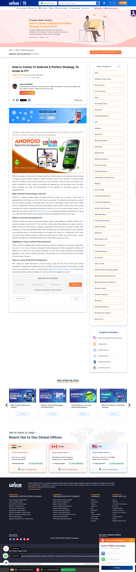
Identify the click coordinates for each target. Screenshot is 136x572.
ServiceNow (99, 257)
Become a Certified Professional (104, 52)
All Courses (112, 3)
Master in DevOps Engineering (61, 501)
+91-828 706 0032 (18, 463)
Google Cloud (99, 153)
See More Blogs (27, 93)
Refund (114, 518)
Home (11, 50)
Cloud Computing (100, 165)
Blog (17, 50)
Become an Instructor (118, 510)
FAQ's (92, 512)
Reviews (93, 504)
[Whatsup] (5, 556)
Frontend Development (102, 202)
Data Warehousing (101, 251)
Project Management (102, 116)
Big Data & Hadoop (101, 140)
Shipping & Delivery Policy (119, 520)
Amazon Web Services (102, 208)
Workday (98, 183)
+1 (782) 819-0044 (58, 463)
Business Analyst (100, 288)
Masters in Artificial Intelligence (61, 508)
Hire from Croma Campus (119, 512)
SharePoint (98, 134)
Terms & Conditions (96, 514)
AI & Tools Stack (100, 91)
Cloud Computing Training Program (18, 499)
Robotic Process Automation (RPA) (106, 270)
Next (76, 298)
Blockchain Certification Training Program (19, 514)
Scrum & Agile (99, 190)
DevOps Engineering (101, 307)
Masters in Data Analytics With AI (61, 510)
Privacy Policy (94, 516)
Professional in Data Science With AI (62, 518)
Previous (21, 298)
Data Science (99, 319)
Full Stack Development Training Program (19, 512)
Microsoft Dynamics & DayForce (105, 282)
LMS (124, 3)
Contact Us (94, 506)
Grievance (93, 520)
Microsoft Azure (100, 245)
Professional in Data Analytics (60, 516)
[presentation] (6, 404)
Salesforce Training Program (16, 506)
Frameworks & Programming (104, 177)
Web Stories (94, 510)
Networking (98, 147)
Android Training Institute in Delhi (63, 269)
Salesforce (98, 233)
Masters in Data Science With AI (61, 512)
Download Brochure (118, 516)
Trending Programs (101, 171)
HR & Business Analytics (103, 313)
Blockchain (98, 300)
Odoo (96, 73)
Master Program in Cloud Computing (62, 499)
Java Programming (101, 103)
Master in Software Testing (60, 504)
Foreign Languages (101, 294)
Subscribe (75, 284)
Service (114, 499)
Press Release (95, 518)
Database (98, 128)
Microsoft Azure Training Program (17, 504)
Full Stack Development (102, 196)
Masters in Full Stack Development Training (64, 514)
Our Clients (115, 506)
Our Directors (94, 501)
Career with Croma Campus (120, 504)
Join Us (114, 514)
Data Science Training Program (17, 508)
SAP (96, 122)
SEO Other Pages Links (18, 551)
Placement (98, 110)
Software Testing (100, 227)
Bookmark (77, 100)
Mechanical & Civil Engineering (105, 276)
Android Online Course (44, 211)
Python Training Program (15, 516)
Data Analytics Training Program (17, 510)
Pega (96, 97)
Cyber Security (99, 263)
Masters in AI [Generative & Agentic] (62, 506)
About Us (93, 499)
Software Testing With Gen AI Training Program (21, 518)
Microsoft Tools (100, 85)
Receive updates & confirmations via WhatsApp (115, 563)
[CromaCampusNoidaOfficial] (10, 539)
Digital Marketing (100, 214)
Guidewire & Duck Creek (103, 79)
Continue (117, 568)
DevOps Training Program (16, 501)
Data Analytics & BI (101, 239)
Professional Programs (102, 220)
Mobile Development (27, 50)
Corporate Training (117, 508)
